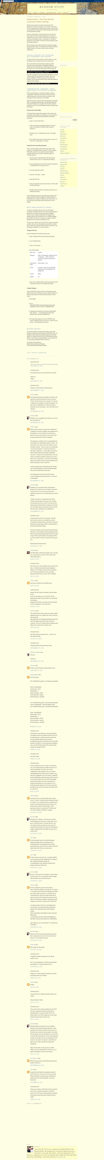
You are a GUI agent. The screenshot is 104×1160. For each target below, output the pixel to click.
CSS (61, 129)
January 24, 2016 (36, 670)
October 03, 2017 (36, 1082)
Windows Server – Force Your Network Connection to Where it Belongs (40, 20)
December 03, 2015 (37, 661)
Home (29, 12)
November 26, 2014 (37, 411)
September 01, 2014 (37, 390)
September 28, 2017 (37, 1065)
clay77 (31, 837)
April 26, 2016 (35, 758)
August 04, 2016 (36, 850)
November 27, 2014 (37, 480)
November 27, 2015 (37, 648)
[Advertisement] (66, 37)
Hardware (62, 134)
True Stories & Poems (51, 12)
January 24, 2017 (36, 966)
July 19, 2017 (34, 1002)
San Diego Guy (34, 1058)
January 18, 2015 (36, 546)
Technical (35, 12)
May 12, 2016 (34, 791)
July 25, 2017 (34, 1019)
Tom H (32, 1069)
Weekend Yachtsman (35, 652)
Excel (61, 131)
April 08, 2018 (35, 1099)
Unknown (32, 394)
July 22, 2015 (34, 627)
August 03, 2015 (36, 638)
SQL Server (42, 12)
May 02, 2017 (34, 987)
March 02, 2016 (35, 726)
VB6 (61, 151)
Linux (61, 140)
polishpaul (32, 550)
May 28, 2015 (34, 585)
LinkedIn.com (61, 1157)
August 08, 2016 (36, 949)
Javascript (62, 138)
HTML (62, 136)
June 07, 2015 (35, 606)
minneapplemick (34, 674)
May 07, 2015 (34, 559)
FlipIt (59, 12)
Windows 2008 (42, 352)
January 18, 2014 (36, 366)
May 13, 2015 (34, 576)
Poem (61, 142)
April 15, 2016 (35, 749)
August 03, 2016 (36, 812)
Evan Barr (32, 415)
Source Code (65, 12)
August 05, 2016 (36, 927)
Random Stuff (52, 6)
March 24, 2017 (35, 977)
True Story (62, 149)
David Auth (33, 610)
